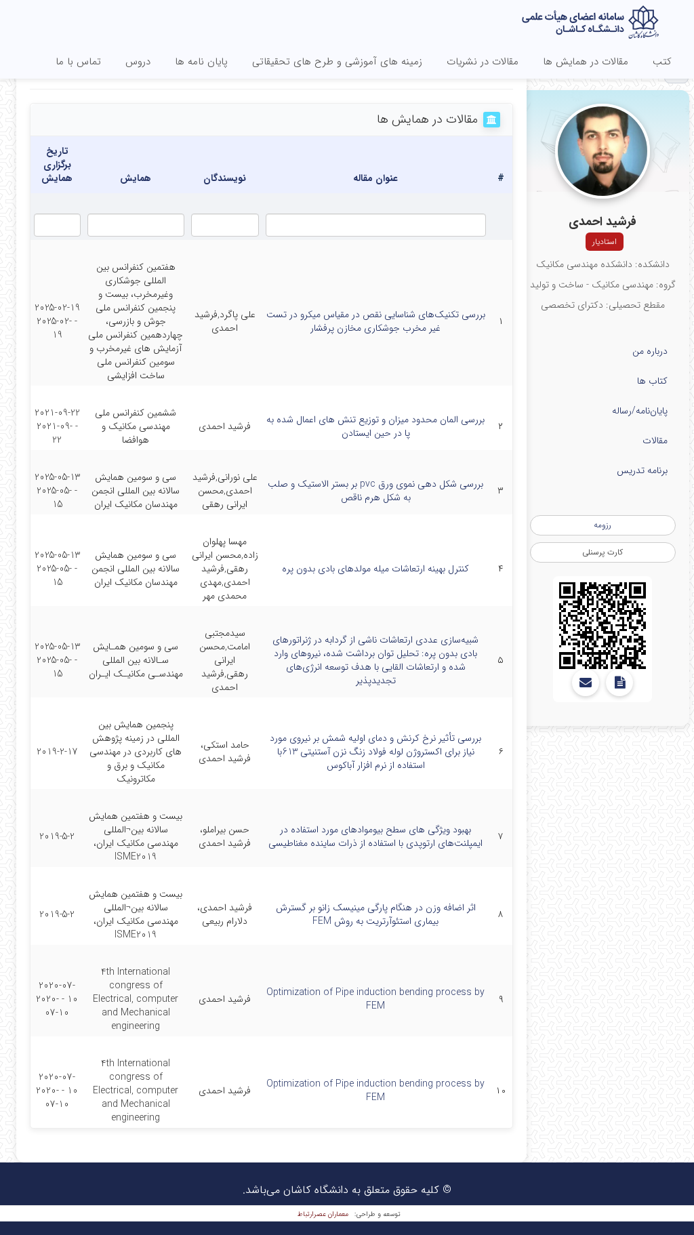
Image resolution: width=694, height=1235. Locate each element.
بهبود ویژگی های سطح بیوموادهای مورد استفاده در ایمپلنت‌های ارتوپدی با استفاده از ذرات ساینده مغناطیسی (375, 836)
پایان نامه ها (201, 62)
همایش (135, 178)
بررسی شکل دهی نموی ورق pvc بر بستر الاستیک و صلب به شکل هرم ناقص (375, 491)
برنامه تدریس (642, 470)
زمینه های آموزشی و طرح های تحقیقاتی (337, 62)
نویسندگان (224, 178)
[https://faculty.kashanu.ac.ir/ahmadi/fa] (602, 625)
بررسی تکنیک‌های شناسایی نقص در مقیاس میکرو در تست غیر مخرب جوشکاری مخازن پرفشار (375, 321)
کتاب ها (652, 380)
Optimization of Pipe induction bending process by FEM (375, 999)
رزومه (602, 525)
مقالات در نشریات (482, 62)
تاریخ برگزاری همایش (57, 165)
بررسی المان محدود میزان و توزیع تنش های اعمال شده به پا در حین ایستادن (375, 426)
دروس (137, 62)
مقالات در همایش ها (585, 62)
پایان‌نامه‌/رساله (640, 410)
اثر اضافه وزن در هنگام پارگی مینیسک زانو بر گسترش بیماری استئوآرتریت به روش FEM (376, 914)
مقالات (655, 440)
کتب (662, 62)
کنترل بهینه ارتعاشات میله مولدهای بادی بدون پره (375, 568)
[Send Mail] (585, 682)
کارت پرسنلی (602, 552)
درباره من (650, 351)
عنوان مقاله (375, 178)
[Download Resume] (619, 682)
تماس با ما (78, 62)
